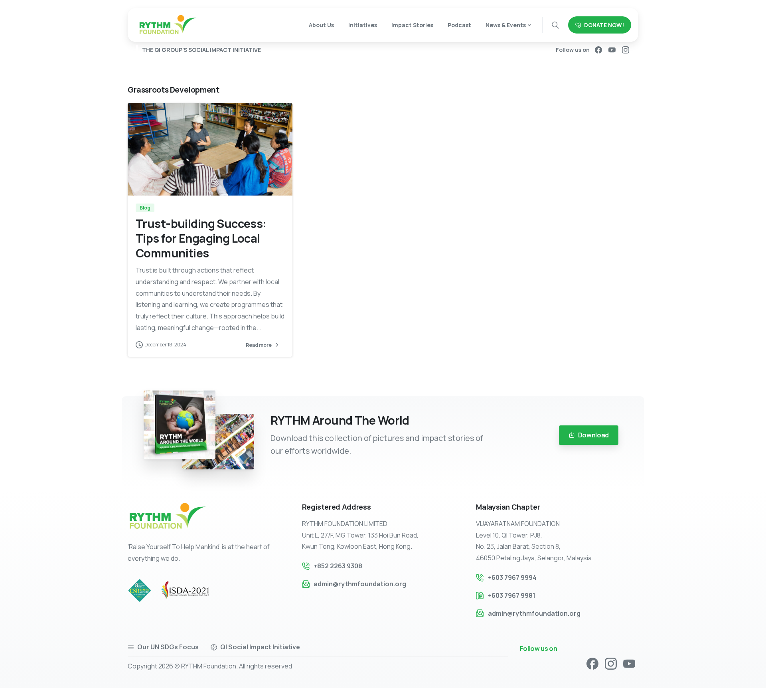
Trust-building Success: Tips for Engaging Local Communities (201, 238)
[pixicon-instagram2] (611, 663)
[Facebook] (598, 49)
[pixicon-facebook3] (592, 663)
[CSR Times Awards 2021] (144, 590)
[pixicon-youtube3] (629, 663)
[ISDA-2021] (193, 590)
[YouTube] (612, 49)
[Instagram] (625, 49)
